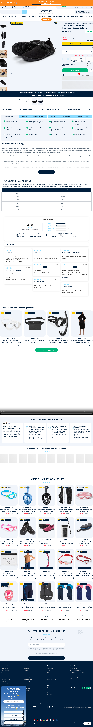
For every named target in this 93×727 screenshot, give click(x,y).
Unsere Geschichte (28, 670)
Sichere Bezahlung (5, 672)
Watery (48, 688)
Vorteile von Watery (28, 681)
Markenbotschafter (28, 679)
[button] (11, 48)
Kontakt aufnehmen (5, 670)
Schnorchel (42, 16)
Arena (48, 692)
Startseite (4, 16)
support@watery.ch (77, 670)
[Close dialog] (24, 687)
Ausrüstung (32, 16)
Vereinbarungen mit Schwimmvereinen (32, 677)
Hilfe (91, 7)
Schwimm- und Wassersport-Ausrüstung (71, 23)
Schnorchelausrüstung (51, 679)
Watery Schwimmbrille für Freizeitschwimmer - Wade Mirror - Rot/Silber (84, 575)
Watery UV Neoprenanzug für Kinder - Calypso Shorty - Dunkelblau (65, 607)
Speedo (48, 690)
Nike (48, 696)
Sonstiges (13, 722)
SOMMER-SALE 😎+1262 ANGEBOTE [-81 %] (16, 23)
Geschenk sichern (46, 658)
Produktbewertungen (73, 109)
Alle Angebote (50, 668)
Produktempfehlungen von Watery (8, 683)
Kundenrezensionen (28, 683)
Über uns (85, 7)
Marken (88, 16)
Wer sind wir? (27, 668)
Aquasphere (49, 694)
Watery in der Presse (28, 688)
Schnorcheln (13, 719)
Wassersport (13, 16)
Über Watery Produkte (29, 672)
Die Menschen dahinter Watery (30, 675)
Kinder (81, 16)
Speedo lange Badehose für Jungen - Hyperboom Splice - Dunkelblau (27, 607)
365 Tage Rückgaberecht (15, 7)
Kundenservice (4, 668)
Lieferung (3, 677)
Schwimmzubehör (83, 23)
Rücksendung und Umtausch (7, 679)
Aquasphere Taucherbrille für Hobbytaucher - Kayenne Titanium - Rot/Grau (65, 575)
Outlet (48, 670)
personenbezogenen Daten (52, 653)
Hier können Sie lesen (69, 706)
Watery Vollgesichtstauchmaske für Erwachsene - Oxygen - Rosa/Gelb (9, 607)
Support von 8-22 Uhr (46, 619)
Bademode (23, 16)
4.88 (30, 225)
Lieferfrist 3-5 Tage (5, 7)
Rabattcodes (3, 681)
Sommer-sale (46, 19)
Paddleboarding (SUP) (70, 16)
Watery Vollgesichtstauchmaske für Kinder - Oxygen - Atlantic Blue (27, 511)
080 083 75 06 (77, 7)
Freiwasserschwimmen (54, 16)
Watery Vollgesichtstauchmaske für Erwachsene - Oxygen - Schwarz (46, 511)
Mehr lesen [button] (65, 277)
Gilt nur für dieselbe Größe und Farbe (87, 64)
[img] (9, 250)
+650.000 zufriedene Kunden (28, 7)
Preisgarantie (10, 619)
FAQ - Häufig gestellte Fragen (30, 686)
